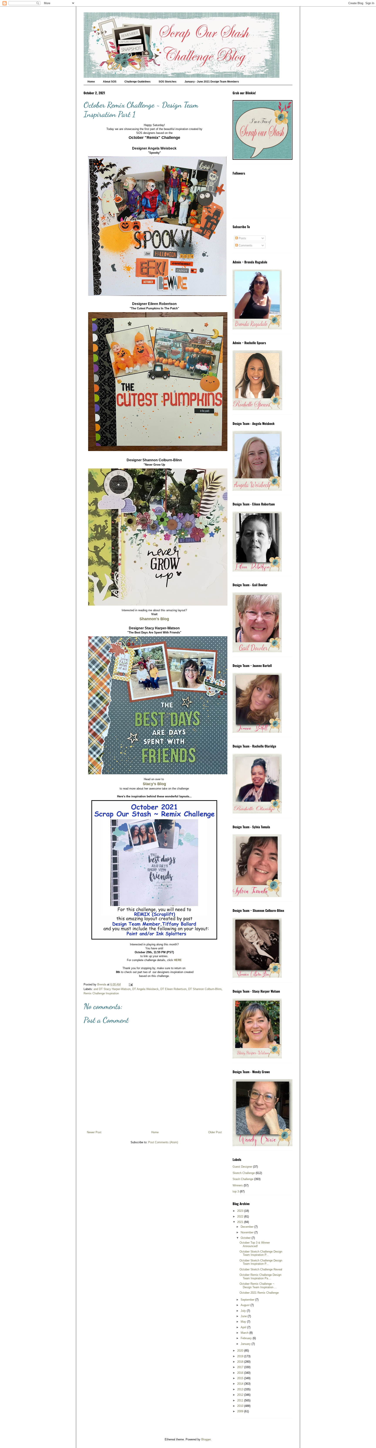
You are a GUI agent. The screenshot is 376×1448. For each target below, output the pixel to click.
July (244, 1310)
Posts (242, 238)
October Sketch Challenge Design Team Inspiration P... (261, 1253)
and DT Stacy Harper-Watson (112, 989)
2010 (240, 1406)
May (244, 1321)
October (246, 1237)
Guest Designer (242, 1166)
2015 (240, 1378)
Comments (245, 245)
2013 (240, 1389)
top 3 (236, 1191)
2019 (240, 1356)
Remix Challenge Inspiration (101, 993)
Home (91, 81)
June (244, 1316)
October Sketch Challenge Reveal (261, 1269)
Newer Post (94, 1132)
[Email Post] (130, 984)
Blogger (206, 1439)
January (246, 1343)
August (245, 1305)
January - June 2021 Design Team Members (212, 81)
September (248, 1299)
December (247, 1226)
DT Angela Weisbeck (145, 989)
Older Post (215, 1132)
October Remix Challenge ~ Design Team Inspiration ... (258, 1285)
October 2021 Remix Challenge (259, 1292)
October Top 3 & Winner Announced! (255, 1244)
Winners (238, 1185)
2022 (240, 1216)
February (247, 1338)
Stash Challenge (243, 1179)
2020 (240, 1350)
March (245, 1332)
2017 (240, 1367)
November (247, 1232)
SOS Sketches (167, 81)
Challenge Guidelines (137, 81)
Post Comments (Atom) (163, 1142)
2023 (240, 1210)
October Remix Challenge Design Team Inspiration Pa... (260, 1276)
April (244, 1327)
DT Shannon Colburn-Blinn (205, 989)
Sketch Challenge (244, 1173)
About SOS (109, 81)
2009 (240, 1411)
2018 (240, 1361)
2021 (240, 1222)
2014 (240, 1383)
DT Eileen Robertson (173, 989)
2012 (240, 1394)
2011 (240, 1400)
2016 (240, 1372)
